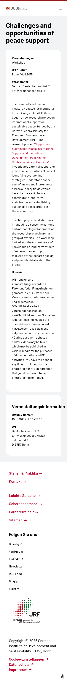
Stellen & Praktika (24, 473)
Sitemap (16, 520)
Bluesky (14, 544)
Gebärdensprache (24, 503)
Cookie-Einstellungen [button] (26, 659)
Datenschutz (19, 664)
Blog (12, 581)
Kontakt (15, 481)
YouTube (15, 551)
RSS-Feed (15, 573)
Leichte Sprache (22, 495)
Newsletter (16, 566)
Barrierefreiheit (22, 511)
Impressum (18, 669)
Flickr (13, 588)
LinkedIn (15, 559)
